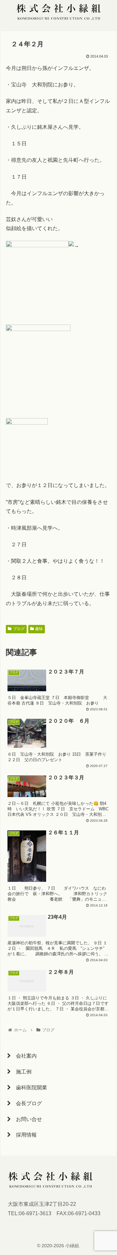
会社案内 (24, 1056)
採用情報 (24, 1135)
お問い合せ (26, 1119)
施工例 (21, 1071)
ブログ (19, 629)
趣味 (39, 629)
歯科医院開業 (29, 1087)
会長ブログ (26, 1103)
